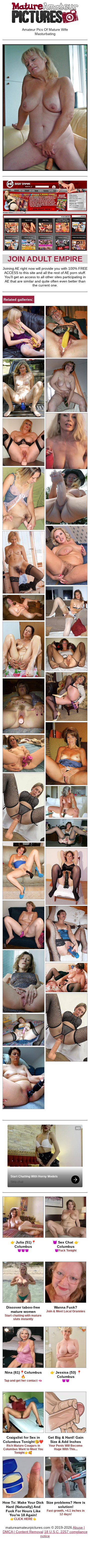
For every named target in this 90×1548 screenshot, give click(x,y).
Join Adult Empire (45, 259)
